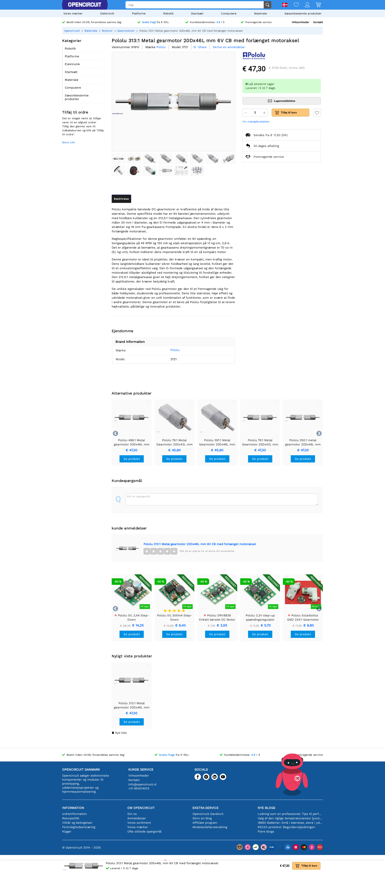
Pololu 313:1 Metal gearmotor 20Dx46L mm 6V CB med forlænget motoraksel (200, 544)
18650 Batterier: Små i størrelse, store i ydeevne (290, 822)
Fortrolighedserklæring (78, 827)
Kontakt (318, 22)
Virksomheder (300, 22)
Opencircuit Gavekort (207, 814)
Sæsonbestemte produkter (303, 13)
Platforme (139, 13)
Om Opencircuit (141, 808)
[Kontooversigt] (304, 5)
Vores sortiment (139, 822)
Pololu (175, 350)
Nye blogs (266, 808)
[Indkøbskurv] (315, 5)
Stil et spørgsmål (138, 496)
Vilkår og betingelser (77, 822)
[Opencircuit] (84, 5)
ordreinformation (74, 814)
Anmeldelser (136, 818)
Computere (228, 13)
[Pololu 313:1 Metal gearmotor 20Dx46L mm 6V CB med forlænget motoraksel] (118, 158)
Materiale (260, 13)
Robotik (168, 13)
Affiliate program (204, 822)
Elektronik (107, 13)
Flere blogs (266, 831)
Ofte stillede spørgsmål (144, 831)
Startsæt (197, 13)
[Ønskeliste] (293, 5)
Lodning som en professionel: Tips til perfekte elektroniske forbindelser (290, 814)
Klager (66, 831)
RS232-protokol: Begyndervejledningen (286, 827)
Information (73, 808)
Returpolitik (70, 818)
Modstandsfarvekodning (209, 827)
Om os (132, 814)
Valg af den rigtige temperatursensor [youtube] (290, 818)
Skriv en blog (202, 818)
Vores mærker (73, 13)
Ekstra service (205, 808)
